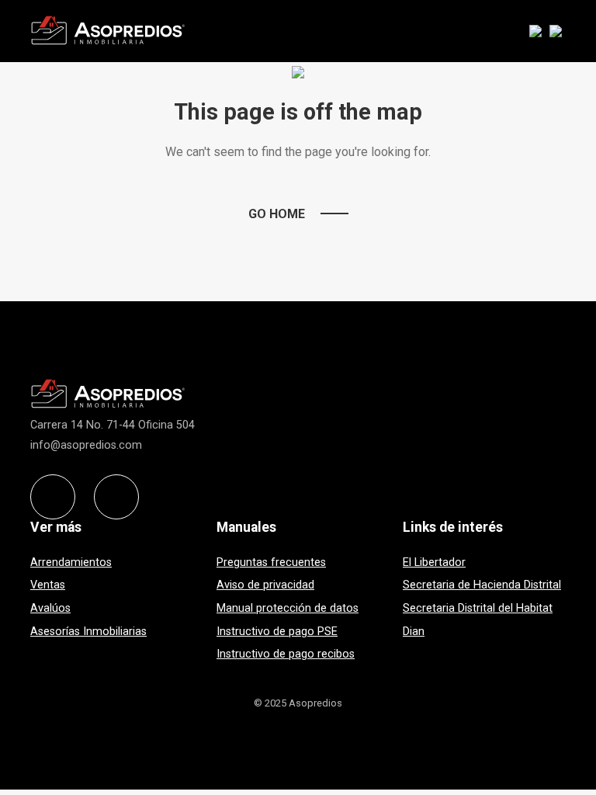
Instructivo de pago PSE (277, 631)
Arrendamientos (71, 562)
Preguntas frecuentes (271, 562)
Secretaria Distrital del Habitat (478, 608)
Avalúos (50, 608)
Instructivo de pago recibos (286, 654)
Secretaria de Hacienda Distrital (482, 585)
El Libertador (434, 562)
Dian (413, 631)
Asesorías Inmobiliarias (88, 631)
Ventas (47, 585)
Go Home (276, 214)
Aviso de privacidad (265, 585)
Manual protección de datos (288, 608)
